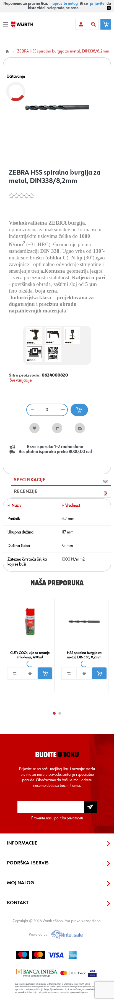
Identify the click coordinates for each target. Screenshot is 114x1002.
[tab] (61, 480)
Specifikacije (29, 479)
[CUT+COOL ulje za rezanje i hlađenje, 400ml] (30, 621)
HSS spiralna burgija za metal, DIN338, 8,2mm (84, 655)
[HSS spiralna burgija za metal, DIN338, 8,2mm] (84, 621)
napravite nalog (64, 4)
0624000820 (55, 375)
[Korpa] (105, 24)
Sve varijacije (21, 380)
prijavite (97, 4)
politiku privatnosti (68, 818)
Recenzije (25, 491)
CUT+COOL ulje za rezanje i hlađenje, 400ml (30, 655)
